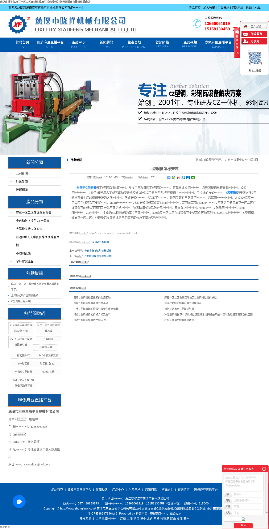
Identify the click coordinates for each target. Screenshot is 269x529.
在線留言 (184, 489)
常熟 (157, 518)
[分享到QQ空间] (173, 177)
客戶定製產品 (25, 261)
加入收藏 (209, 7)
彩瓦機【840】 (48, 363)
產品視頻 (190, 42)
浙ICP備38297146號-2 (102, 513)
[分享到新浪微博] (178, 177)
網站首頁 (22, 44)
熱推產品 (85, 518)
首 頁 (227, 159)
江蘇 (123, 518)
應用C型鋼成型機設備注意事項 (91, 303)
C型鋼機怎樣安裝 (21, 301)
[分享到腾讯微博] (183, 177)
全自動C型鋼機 (23, 371)
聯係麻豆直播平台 (218, 44)
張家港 (164, 518)
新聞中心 (239, 159)
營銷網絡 (162, 42)
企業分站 (223, 7)
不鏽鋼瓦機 (23, 253)
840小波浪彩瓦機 (48, 355)
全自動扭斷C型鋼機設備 (24, 295)
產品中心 (78, 44)
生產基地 (134, 44)
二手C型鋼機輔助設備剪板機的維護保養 (96, 308)
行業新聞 (22, 181)
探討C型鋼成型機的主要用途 (90, 320)
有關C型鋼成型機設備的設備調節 (183, 303)
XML (257, 7)
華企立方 (176, 513)
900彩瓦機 (48, 371)
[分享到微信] (193, 177)
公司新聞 (22, 173)
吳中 (143, 518)
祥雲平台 (142, 513)
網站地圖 (238, 7)
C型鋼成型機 (164, 508)
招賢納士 (167, 489)
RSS (249, 7)
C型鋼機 (48, 339)
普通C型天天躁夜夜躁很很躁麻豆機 (37, 241)
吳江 (180, 518)
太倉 (150, 518)
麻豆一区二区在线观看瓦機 (33, 212)
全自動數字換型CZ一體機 (32, 220)
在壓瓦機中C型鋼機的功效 (179, 320)
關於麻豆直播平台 (50, 44)
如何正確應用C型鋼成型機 (179, 308)
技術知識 (22, 189)
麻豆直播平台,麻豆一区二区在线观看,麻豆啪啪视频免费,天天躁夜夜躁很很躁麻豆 (45, 1)
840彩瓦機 (23, 363)
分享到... (256, 41)
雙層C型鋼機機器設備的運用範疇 (92, 297)
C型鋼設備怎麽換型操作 (98, 256)
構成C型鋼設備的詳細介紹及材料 (92, 314)
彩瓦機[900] (23, 355)
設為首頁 (195, 7)
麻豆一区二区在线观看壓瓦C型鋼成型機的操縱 (190, 297)
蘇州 (186, 518)
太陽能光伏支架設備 (29, 229)
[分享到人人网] (188, 177)
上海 (130, 518)
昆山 (173, 518)
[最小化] (264, 469)
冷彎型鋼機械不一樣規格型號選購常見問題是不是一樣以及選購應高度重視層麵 (208, 314)
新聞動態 (106, 44)
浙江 (136, 518)
